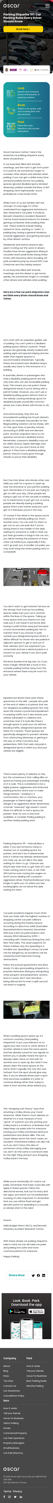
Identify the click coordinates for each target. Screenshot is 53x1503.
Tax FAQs (8, 1380)
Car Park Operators (13, 1438)
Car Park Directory (13, 1452)
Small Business (11, 1447)
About (6, 1366)
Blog (5, 1370)
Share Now (17, 1275)
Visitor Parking (11, 1423)
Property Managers (13, 1442)
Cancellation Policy (13, 1395)
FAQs (6, 1375)
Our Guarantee (11, 1390)
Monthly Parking (34, 1385)
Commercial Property (15, 1433)
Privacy (17, 1491)
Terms (7, 1491)
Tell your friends (35, 1370)
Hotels (6, 1428)
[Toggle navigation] (47, 6)
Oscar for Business (36, 1375)
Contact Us (9, 1385)
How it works (33, 1366)
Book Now (22, 29)
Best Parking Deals (36, 1380)
